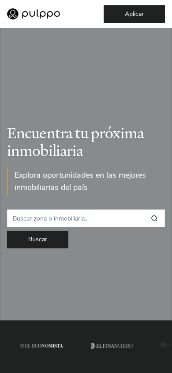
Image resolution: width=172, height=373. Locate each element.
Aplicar (134, 14)
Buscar (37, 239)
